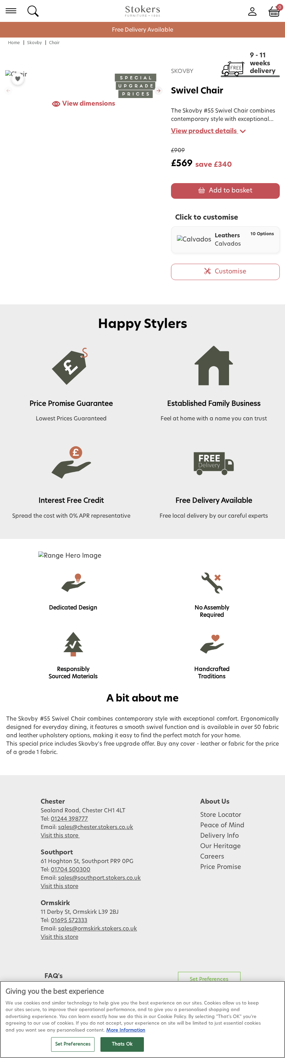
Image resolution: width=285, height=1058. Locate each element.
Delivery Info (219, 836)
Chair (54, 43)
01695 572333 (69, 920)
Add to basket (230, 191)
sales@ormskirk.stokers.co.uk (97, 929)
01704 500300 (70, 869)
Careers (212, 857)
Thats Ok (122, 1044)
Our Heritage (220, 846)
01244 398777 (69, 819)
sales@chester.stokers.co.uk (95, 827)
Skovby (34, 43)
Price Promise (220, 867)
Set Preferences (209, 979)
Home (14, 43)
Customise (230, 272)
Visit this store (60, 835)
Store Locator (220, 815)
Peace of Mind (222, 825)
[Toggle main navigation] (10, 11)
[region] (142, 1019)
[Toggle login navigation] (252, 11)
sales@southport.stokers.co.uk (99, 878)
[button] (158, 90)
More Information (125, 1030)
